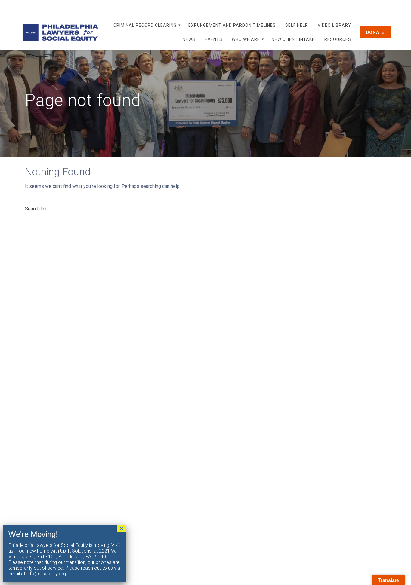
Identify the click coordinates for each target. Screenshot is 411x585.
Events (213, 39)
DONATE (375, 32)
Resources (337, 39)
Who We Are (246, 39)
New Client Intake (293, 39)
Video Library (334, 25)
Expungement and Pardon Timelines (232, 25)
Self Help (296, 25)
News (189, 39)
